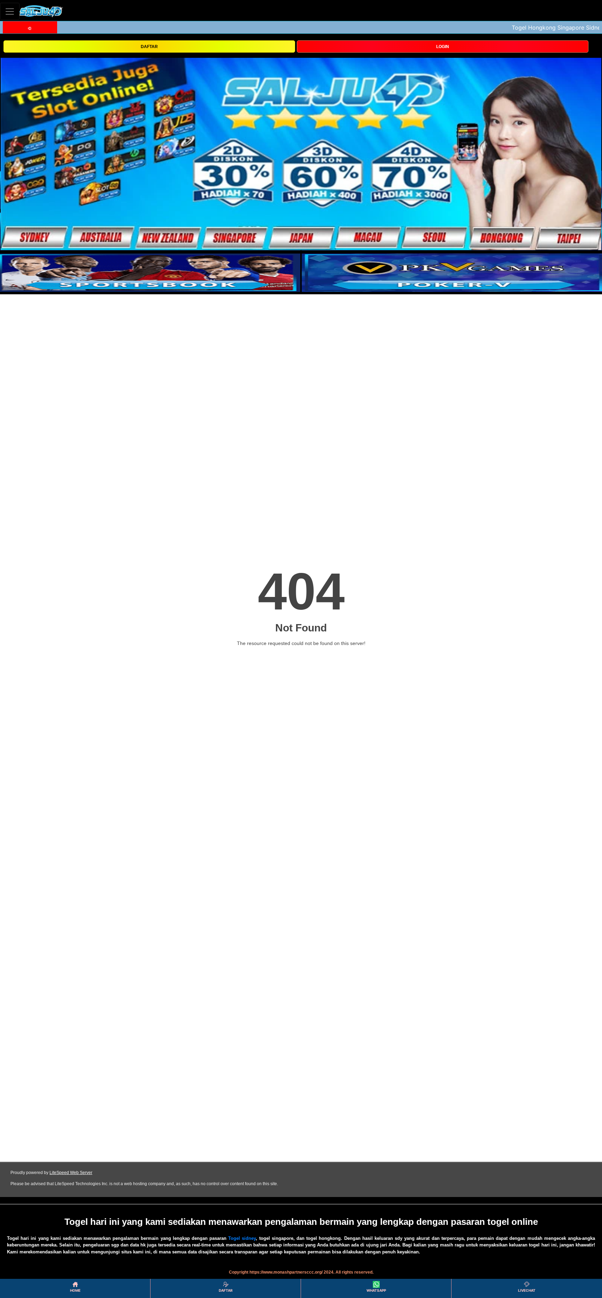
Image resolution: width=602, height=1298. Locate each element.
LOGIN (442, 46)
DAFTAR (149, 46)
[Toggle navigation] (10, 11)
